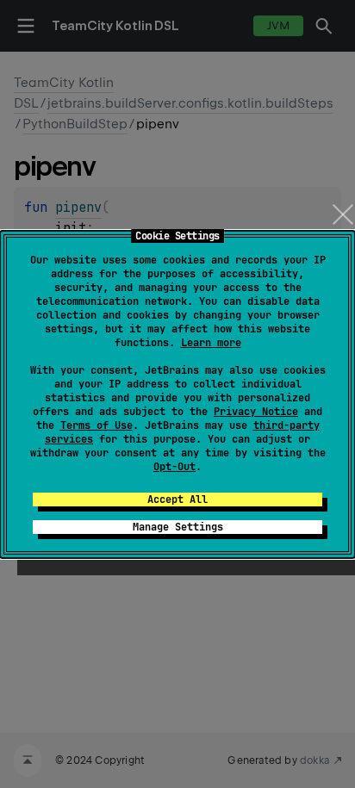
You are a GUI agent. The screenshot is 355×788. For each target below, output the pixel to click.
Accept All (177, 499)
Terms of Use (96, 425)
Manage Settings (178, 527)
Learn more (211, 343)
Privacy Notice (256, 412)
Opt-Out (174, 467)
